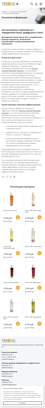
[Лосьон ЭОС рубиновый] (33, 271)
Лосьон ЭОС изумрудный (33, 317)
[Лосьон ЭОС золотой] (11, 199)
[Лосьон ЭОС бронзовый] (11, 271)
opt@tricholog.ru (7, 368)
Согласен (23, 403)
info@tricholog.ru (7, 376)
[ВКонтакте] (3, 176)
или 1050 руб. (31, 327)
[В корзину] (18, 217)
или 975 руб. (9, 221)
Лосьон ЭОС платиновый (33, 246)
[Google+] (10, 176)
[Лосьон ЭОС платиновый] (33, 235)
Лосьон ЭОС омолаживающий (9, 247)
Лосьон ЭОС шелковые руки (10, 317)
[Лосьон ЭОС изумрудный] (33, 306)
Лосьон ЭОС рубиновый (32, 282)
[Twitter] (14, 176)
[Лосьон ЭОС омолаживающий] (11, 235)
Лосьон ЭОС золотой (10, 210)
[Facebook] (7, 176)
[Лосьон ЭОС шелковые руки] (11, 306)
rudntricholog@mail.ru (9, 385)
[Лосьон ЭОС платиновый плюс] (33, 199)
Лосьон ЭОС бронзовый (11, 282)
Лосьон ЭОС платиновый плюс (33, 211)
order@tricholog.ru (8, 359)
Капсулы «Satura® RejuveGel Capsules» (20, 69)
